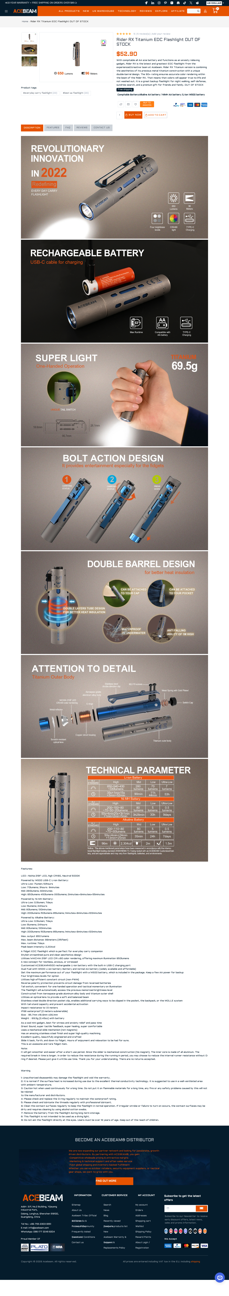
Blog (106, 1216)
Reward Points (143, 1237)
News (106, 1210)
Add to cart (157, 115)
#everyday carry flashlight (40, 93)
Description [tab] (32, 128)
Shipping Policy (143, 1232)
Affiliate (76, 1221)
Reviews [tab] (82, 128)
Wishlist (139, 1227)
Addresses (141, 1216)
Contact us (78, 1243)
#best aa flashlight (76, 93)
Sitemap (76, 1205)
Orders (139, 1210)
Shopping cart (143, 1221)
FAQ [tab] (68, 128)
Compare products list (116, 1227)
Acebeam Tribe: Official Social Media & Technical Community (84, 1221)
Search (107, 1205)
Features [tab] (53, 128)
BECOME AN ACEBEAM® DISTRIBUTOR (114, 1140)
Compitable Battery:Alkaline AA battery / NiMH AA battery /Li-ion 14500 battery (161, 95)
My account (141, 1205)
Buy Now (134, 115)
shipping (195, 1262)
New (106, 1232)
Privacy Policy (79, 1227)
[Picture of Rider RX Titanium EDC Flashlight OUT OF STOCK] (76, 57)
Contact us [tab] (102, 128)
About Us (77, 1210)
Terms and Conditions (83, 1237)
